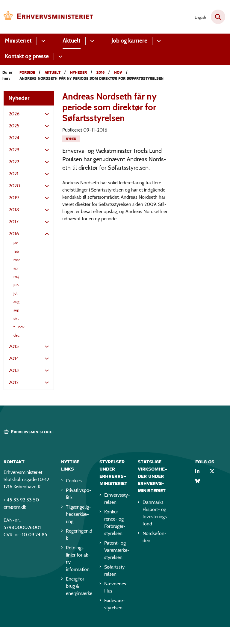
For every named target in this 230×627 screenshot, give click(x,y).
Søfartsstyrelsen (115, 570)
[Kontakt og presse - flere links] (59, 56)
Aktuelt (72, 40)
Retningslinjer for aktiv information (78, 558)
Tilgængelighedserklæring (78, 514)
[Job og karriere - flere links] (158, 41)
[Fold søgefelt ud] (218, 17)
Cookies (74, 480)
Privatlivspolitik (78, 493)
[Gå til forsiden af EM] (46, 17)
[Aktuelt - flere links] (91, 41)
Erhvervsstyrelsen (117, 498)
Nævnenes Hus (115, 587)
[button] (45, 114)
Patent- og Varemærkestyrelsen (116, 550)
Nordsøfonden (155, 536)
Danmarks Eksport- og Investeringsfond (156, 513)
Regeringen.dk (79, 534)
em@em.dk (15, 507)
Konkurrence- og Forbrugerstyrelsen (114, 522)
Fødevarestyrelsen (114, 604)
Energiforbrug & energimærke (79, 586)
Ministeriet (18, 40)
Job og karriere (129, 40)
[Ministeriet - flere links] (42, 41)
